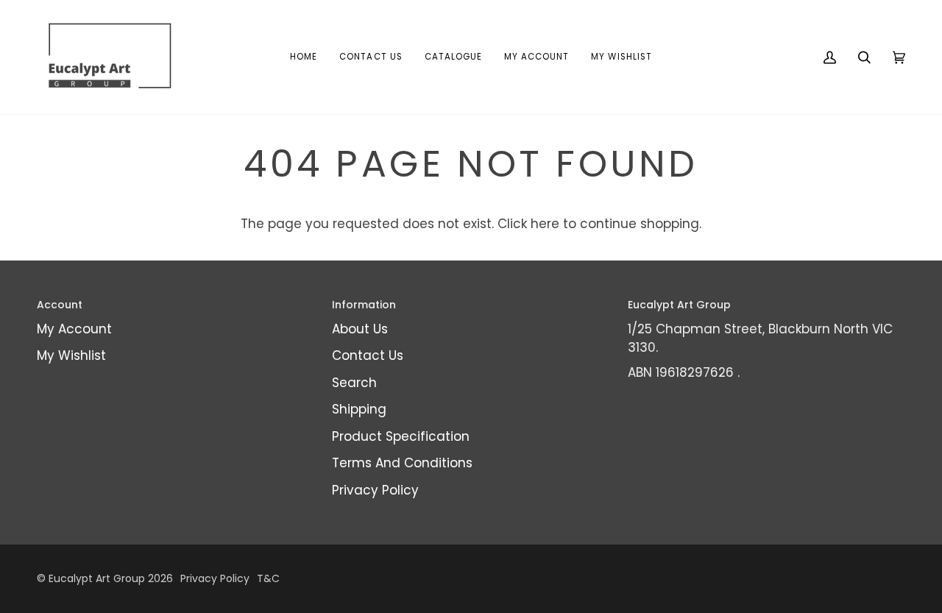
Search (354, 382)
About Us (360, 329)
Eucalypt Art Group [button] (679, 304)
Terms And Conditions (402, 463)
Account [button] (59, 304)
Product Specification (401, 436)
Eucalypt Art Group (97, 578)
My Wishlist (71, 355)
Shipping (359, 409)
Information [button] (364, 304)
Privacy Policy (375, 490)
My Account (74, 329)
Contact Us (367, 355)
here (545, 224)
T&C (268, 578)
